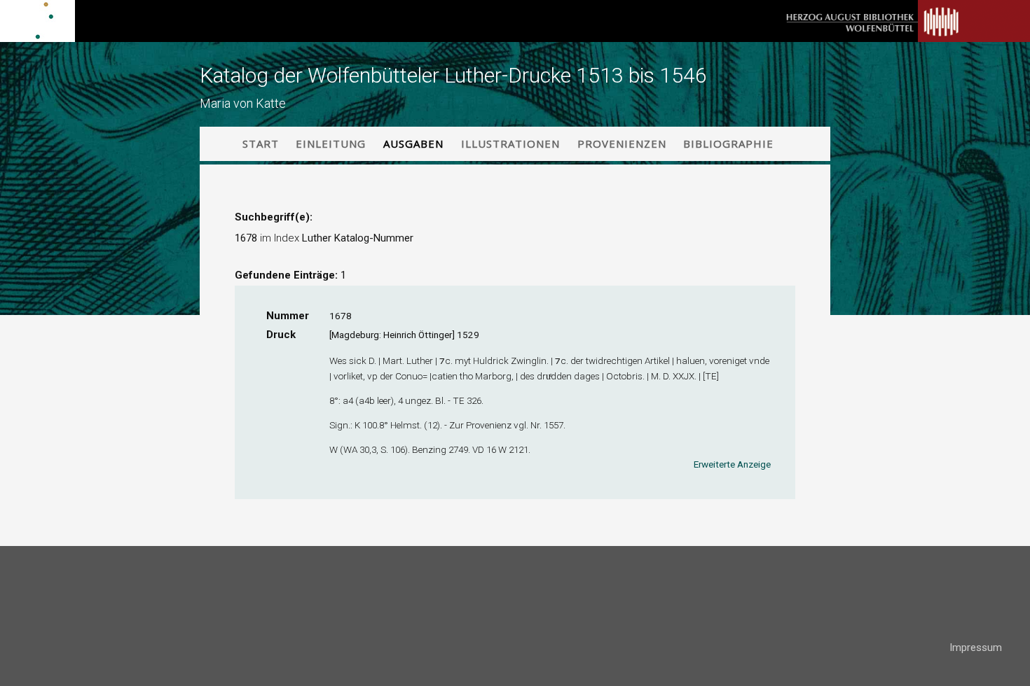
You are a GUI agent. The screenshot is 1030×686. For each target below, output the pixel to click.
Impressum (975, 647)
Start (260, 143)
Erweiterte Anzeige (732, 464)
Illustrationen (510, 143)
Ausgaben (413, 143)
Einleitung (331, 143)
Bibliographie (728, 143)
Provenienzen (621, 143)
